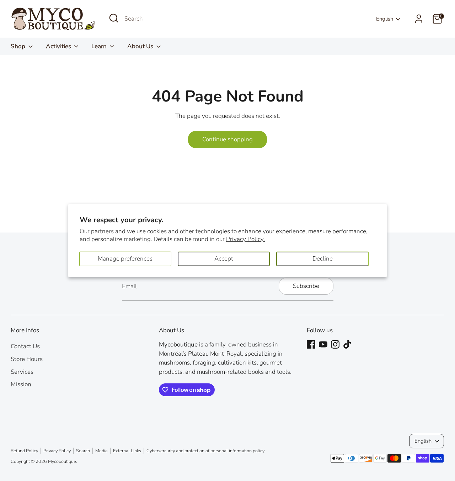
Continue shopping (227, 139)
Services (22, 372)
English (384, 18)
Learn (99, 46)
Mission (21, 384)
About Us (141, 46)
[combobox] (178, 19)
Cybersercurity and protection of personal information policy (205, 451)
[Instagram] (335, 344)
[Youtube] (323, 344)
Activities (59, 46)
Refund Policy (24, 451)
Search (83, 451)
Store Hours (27, 359)
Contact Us (25, 346)
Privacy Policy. (245, 239)
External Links (127, 451)
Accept (223, 259)
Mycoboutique (62, 461)
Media (101, 451)
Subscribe (306, 286)
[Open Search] (114, 18)
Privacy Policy (57, 451)
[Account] (419, 19)
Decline (322, 259)
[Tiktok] (347, 344)
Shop (19, 46)
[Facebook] (311, 344)
